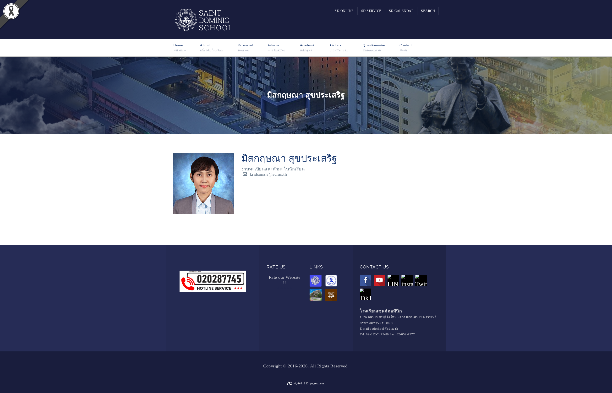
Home (179, 47)
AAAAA (284, 288)
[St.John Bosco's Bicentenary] (317, 295)
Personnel (245, 47)
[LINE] (393, 280)
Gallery (339, 47)
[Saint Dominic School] (203, 19)
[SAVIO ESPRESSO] (332, 295)
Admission (276, 47)
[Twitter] (421, 280)
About (211, 47)
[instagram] (407, 280)
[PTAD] (332, 281)
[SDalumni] (317, 281)
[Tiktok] (365, 294)
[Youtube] (379, 280)
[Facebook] (365, 280)
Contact (405, 47)
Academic (308, 47)
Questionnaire (374, 47)
